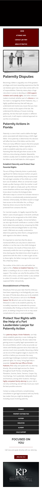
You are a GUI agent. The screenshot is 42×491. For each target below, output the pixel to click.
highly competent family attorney (14, 381)
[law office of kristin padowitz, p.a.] (21, 464)
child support (31, 93)
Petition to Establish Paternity (23, 268)
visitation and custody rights (13, 95)
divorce (30, 98)
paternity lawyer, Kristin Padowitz (18, 335)
